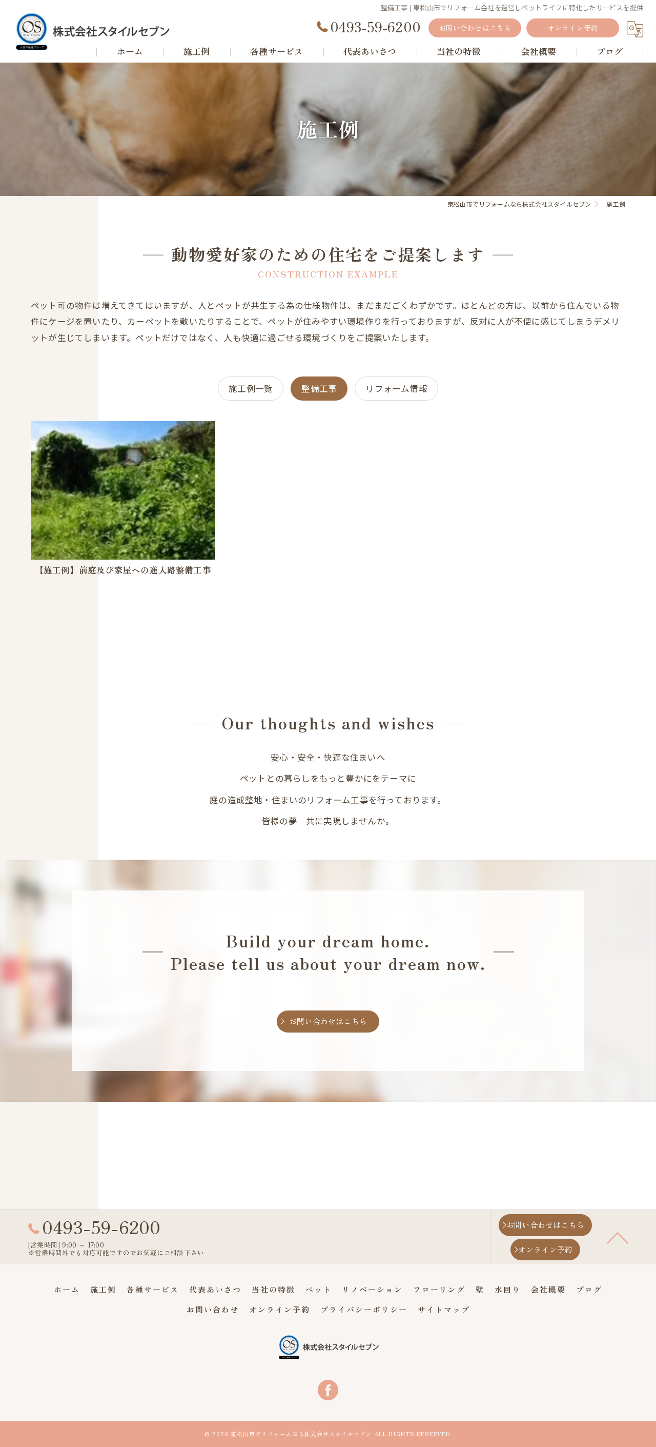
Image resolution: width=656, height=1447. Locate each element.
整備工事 (319, 388)
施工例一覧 (251, 388)
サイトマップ (444, 1309)
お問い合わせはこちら (475, 28)
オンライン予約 (572, 28)
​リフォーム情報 (396, 388)
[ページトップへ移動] (617, 1237)
